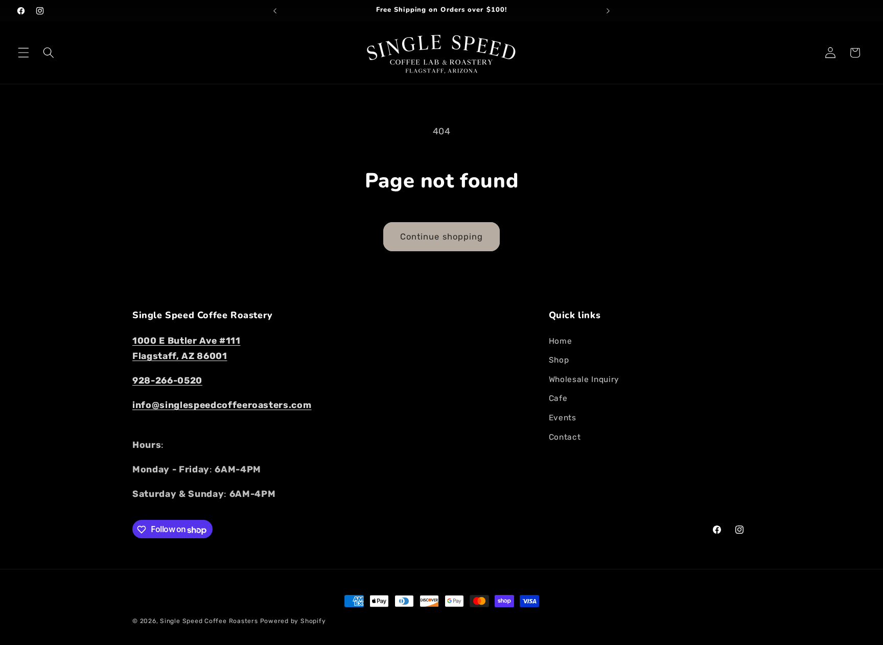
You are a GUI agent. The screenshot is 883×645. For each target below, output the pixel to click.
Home (560, 340)
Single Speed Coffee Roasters (209, 621)
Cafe (558, 398)
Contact (565, 436)
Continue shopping (441, 237)
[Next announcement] (608, 10)
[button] (23, 52)
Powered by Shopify (293, 621)
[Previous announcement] (275, 10)
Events (562, 417)
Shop (559, 360)
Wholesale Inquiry (584, 379)
